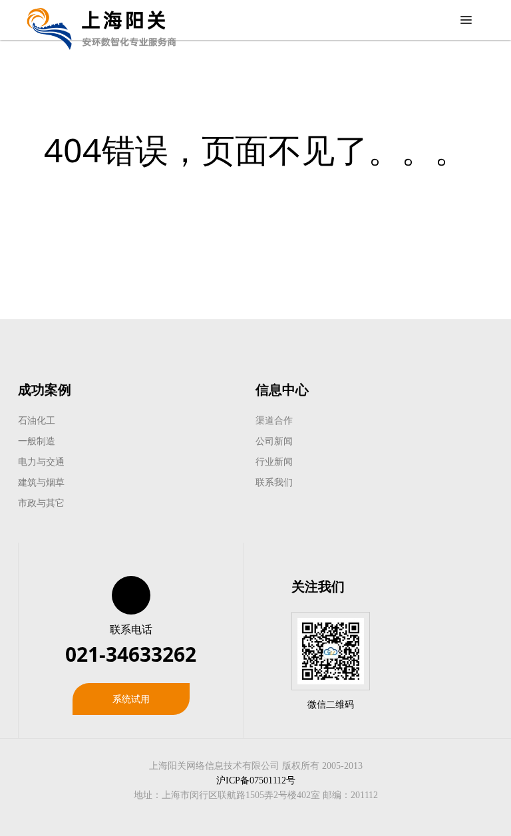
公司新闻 (274, 440)
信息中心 (282, 389)
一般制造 (36, 440)
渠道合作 (274, 420)
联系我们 (274, 482)
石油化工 (36, 420)
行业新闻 (274, 461)
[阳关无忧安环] (101, 20)
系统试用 (131, 698)
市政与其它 (41, 502)
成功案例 (44, 389)
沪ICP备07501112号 (255, 780)
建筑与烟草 (41, 482)
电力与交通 (41, 461)
